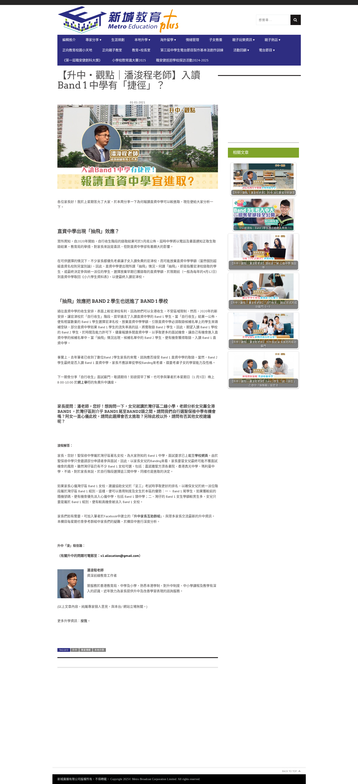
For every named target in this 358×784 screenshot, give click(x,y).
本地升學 (99, 650)
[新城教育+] (118, 19)
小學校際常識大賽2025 (129, 60)
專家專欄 (86, 650)
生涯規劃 (118, 40)
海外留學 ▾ (168, 40)
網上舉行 (84, 382)
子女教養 (215, 40)
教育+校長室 (141, 50)
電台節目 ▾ (267, 50)
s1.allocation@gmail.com (119, 556)
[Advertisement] (137, 720)
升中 (74, 650)
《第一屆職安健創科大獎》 (82, 60)
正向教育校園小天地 (77, 50)
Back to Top (289, 771)
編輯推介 (69, 40)
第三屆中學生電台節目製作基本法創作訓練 (191, 50)
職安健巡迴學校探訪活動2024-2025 (182, 60)
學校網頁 (201, 455)
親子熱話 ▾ (272, 40)
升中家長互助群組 (147, 516)
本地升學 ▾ (142, 40)
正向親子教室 (112, 50)
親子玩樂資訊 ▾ (243, 40)
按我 (84, 621)
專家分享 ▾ (93, 40)
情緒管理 (192, 40)
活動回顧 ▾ (241, 50)
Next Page (137, 635)
